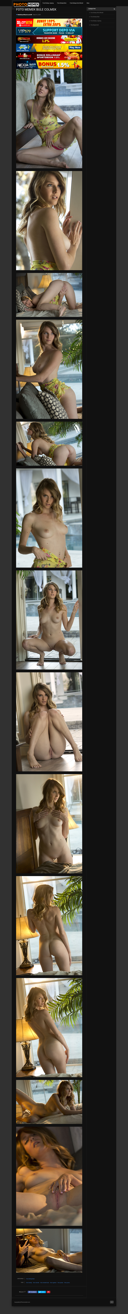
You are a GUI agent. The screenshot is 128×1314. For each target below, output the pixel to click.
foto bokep (29, 1282)
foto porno (67, 1282)
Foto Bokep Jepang (48, 3)
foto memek (36, 1282)
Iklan (88, 3)
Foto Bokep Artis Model (76, 3)
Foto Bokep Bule (61, 3)
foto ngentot (53, 1282)
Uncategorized (95, 25)
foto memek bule (44, 1282)
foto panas (60, 1282)
